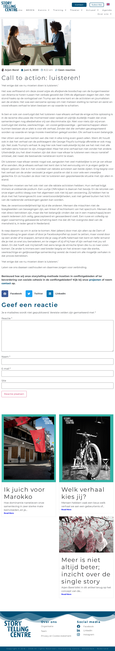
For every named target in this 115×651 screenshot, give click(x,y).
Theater (75, 10)
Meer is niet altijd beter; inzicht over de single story (86, 570)
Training (58, 10)
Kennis (42, 10)
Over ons (103, 14)
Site (3, 381)
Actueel (91, 10)
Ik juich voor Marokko (24, 493)
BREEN (30, 10)
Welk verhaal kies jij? (83, 493)
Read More (9, 513)
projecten (95, 279)
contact (6, 283)
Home (19, 10)
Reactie (6, 318)
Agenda (107, 10)
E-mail (6, 369)
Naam (5, 357)
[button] (12, 293)
